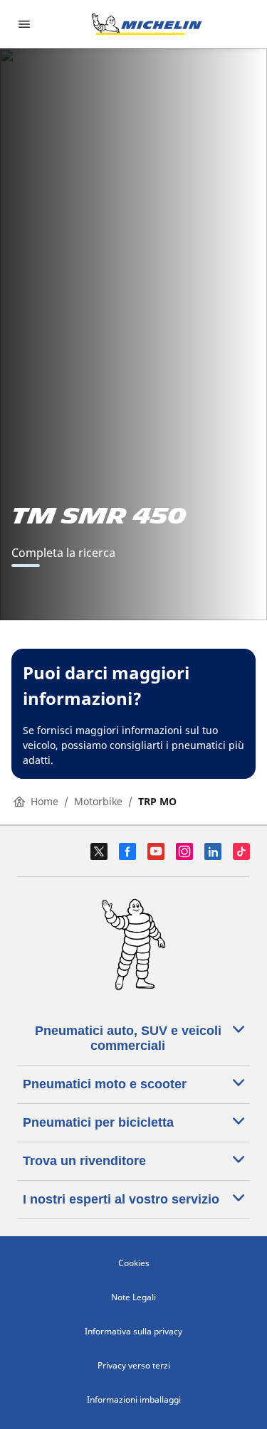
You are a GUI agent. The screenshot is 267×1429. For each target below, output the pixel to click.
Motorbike (98, 801)
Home (44, 801)
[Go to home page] (147, 24)
